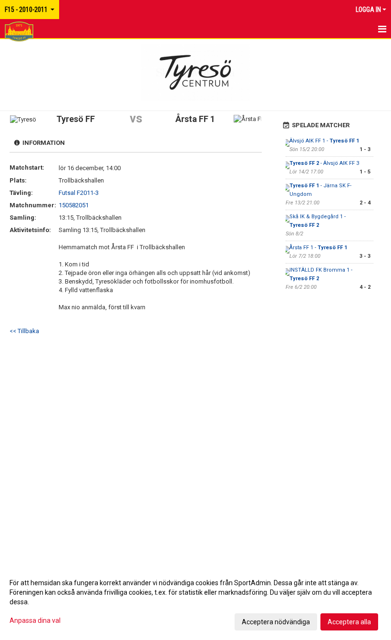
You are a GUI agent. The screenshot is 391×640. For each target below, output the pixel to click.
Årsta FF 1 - (318, 247)
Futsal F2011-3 (79, 192)
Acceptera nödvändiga (276, 622)
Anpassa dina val (35, 620)
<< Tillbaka (24, 331)
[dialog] (195, 602)
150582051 (74, 205)
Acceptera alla (349, 622)
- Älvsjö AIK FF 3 (324, 163)
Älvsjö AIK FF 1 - (324, 141)
